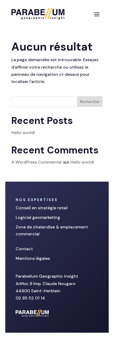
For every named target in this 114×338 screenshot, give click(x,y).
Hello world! (23, 132)
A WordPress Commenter (36, 162)
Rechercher (90, 101)
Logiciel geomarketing (38, 217)
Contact (24, 249)
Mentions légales (33, 258)
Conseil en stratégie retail (42, 208)
